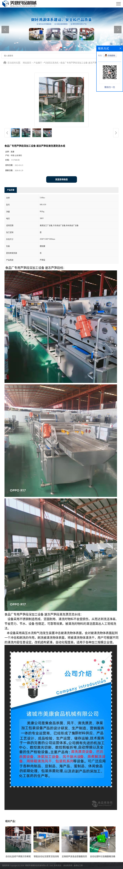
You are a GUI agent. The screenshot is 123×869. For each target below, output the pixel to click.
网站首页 (27, 63)
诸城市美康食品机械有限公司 (36, 866)
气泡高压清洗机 (51, 63)
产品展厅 (38, 63)
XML (51, 866)
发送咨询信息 (61, 179)
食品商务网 (67, 866)
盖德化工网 (78, 866)
